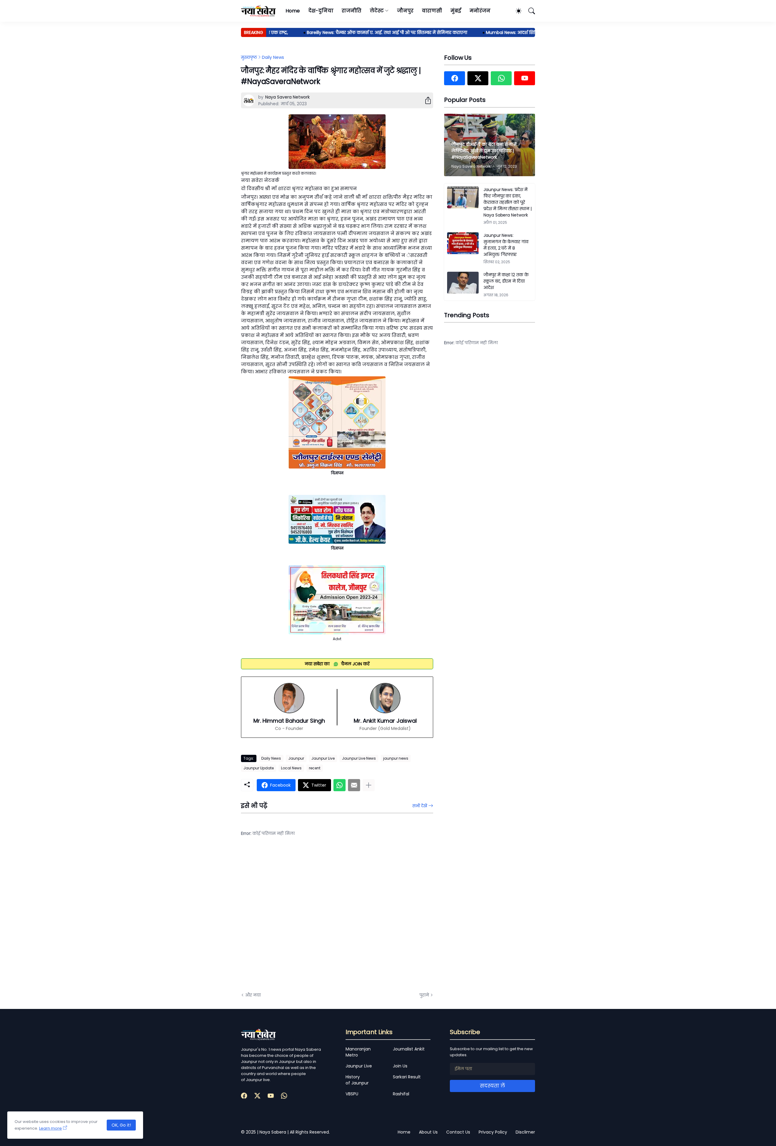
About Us (428, 1132)
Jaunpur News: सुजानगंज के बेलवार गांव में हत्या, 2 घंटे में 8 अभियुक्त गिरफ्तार (505, 244)
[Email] (354, 785)
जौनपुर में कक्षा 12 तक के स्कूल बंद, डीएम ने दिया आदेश (506, 281)
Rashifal (401, 1094)
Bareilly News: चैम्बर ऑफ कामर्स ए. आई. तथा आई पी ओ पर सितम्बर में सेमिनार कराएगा (366, 32)
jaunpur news (395, 758)
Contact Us (458, 1132)
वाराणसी (432, 10)
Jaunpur (296, 758)
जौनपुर (405, 10)
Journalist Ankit (409, 1049)
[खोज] (529, 11)
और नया (253, 995)
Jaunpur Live (323, 758)
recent (314, 768)
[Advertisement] (301, 919)
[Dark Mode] (516, 11)
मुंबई (455, 10)
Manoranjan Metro (358, 1052)
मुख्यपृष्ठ (249, 57)
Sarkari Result (407, 1077)
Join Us (400, 1066)
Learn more (50, 1128)
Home (293, 10)
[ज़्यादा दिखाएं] (369, 785)
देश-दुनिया (320, 10)
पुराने (424, 995)
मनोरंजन (480, 10)
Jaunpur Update (258, 768)
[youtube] (524, 78)
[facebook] (454, 78)
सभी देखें (419, 806)
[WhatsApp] (339, 785)
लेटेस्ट (377, 10)
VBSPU (352, 1094)
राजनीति (351, 10)
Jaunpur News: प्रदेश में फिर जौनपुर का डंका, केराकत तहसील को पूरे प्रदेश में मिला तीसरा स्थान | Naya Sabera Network (507, 202)
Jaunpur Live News (359, 758)
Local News (291, 768)
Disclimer (525, 1132)
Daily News (273, 57)
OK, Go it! (121, 1125)
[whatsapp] (501, 78)
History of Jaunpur (357, 1080)
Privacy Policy (493, 1132)
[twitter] (477, 78)
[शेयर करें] (426, 100)
